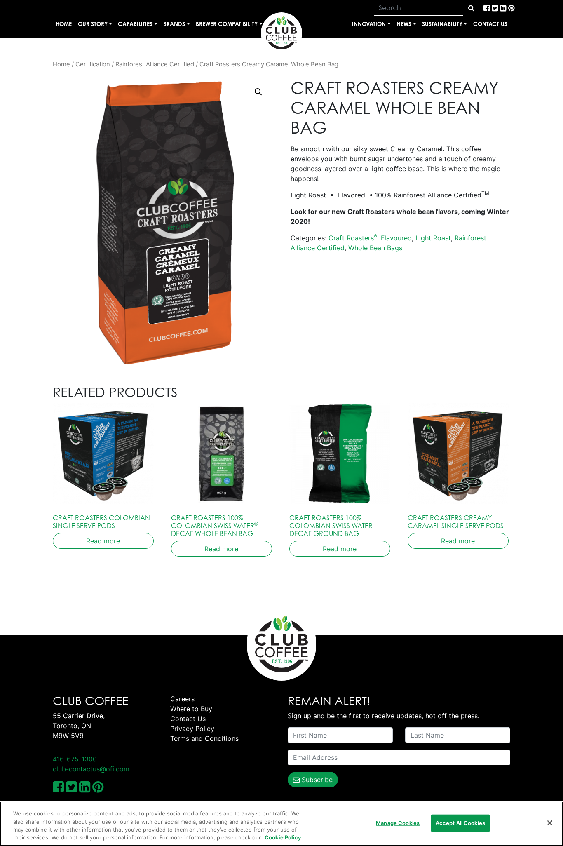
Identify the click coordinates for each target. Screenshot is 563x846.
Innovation (369, 23)
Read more (103, 541)
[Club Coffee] (281, 33)
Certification (92, 64)
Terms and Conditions (204, 738)
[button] (258, 92)
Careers (182, 699)
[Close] (550, 823)
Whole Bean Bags (375, 248)
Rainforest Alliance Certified (154, 64)
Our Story (93, 23)
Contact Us (490, 23)
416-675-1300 (75, 759)
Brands (174, 23)
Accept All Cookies (460, 823)
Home (64, 23)
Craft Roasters (352, 238)
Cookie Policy (283, 837)
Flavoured (396, 238)
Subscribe (316, 780)
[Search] (471, 8)
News (403, 23)
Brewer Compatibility (227, 23)
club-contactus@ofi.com (91, 769)
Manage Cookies (398, 823)
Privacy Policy (192, 728)
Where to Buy (191, 709)
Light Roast (433, 238)
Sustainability (442, 23)
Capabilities (135, 23)
